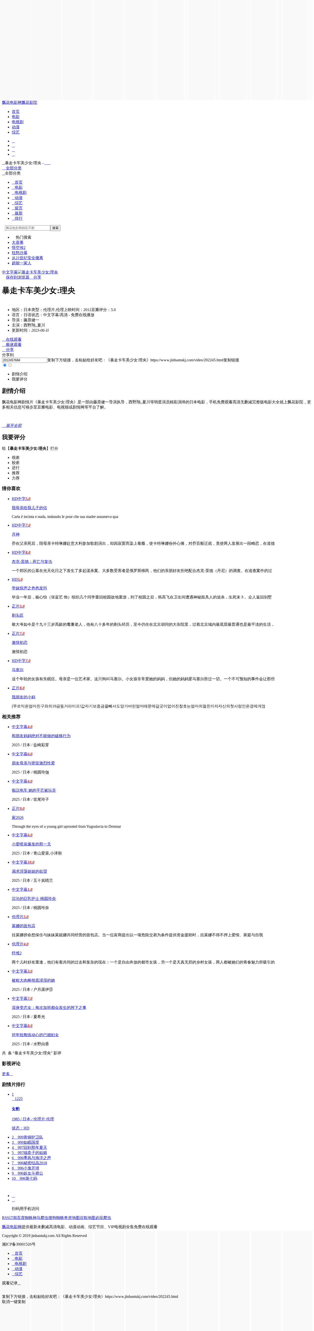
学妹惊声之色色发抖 (29, 588)
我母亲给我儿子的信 (29, 508)
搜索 (55, 228)
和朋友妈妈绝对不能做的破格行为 (41, 736)
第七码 (24, 1178)
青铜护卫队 (27, 1137)
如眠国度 (25, 1142)
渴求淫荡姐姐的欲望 (29, 871)
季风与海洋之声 (31, 1158)
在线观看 (12, 339)
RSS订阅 (9, 1218)
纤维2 (17, 953)
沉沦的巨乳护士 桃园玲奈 (34, 898)
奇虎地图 (72, 1218)
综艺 (16, 132)
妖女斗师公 (27, 1173)
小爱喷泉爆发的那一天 (31, 844)
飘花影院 (29, 102)
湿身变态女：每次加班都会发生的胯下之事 (49, 1007)
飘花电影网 (12, 102)
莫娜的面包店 (23, 926)
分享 (35, 277)
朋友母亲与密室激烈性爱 (33, 763)
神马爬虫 (40, 1218)
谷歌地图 (87, 1218)
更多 (7, 1074)
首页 (16, 111)
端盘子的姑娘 (29, 1153)
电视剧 (18, 122)
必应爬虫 (103, 1218)
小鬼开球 (25, 1168)
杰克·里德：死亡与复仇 (32, 561)
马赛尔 (18, 670)
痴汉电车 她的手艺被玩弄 (34, 790)
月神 (16, 534)
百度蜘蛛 (25, 1218)
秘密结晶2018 (29, 1163)
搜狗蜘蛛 (56, 1218)
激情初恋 (19, 642)
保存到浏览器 (17, 277)
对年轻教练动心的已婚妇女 (35, 1035)
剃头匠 (18, 615)
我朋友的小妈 (23, 697)
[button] (19, 374)
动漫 (16, 127)
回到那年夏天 (29, 1147)
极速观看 (12, 344)
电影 (16, 117)
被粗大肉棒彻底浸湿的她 (33, 980)
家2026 (18, 817)
